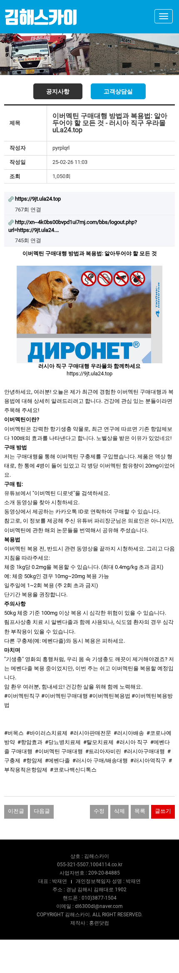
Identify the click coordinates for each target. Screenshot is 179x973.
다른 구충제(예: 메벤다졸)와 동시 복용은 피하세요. (64, 641)
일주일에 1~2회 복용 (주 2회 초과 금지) (51, 585)
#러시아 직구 (132, 742)
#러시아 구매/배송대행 (100, 760)
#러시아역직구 (148, 760)
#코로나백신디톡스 (73, 770)
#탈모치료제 (98, 742)
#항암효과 (29, 742)
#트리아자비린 (103, 751)
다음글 (42, 811)
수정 (99, 811)
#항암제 (32, 760)
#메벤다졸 (57, 760)
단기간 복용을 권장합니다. (35, 594)
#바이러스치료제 (46, 733)
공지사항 (58, 91)
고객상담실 (118, 91)
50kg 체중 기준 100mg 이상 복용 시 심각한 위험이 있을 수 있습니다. (85, 613)
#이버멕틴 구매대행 (59, 751)
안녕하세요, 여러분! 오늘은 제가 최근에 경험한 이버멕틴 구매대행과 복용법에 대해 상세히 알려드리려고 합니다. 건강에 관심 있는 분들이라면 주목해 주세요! (89, 401)
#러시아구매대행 (144, 751)
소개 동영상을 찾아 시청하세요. (42, 502)
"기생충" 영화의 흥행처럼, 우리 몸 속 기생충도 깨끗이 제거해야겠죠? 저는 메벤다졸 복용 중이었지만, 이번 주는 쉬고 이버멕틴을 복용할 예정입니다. (89, 668)
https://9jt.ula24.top (89, 373)
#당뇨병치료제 (63, 742)
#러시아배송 (129, 733)
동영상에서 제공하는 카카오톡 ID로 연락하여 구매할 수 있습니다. (82, 511)
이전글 (16, 811)
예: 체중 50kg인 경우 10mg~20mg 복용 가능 (56, 576)
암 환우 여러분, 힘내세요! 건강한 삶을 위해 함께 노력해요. (74, 687)
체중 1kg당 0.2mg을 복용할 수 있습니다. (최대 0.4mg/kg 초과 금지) (84, 567)
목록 (139, 811)
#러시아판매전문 (90, 733)
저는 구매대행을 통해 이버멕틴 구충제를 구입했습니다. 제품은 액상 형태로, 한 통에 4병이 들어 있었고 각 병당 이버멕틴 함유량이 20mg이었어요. (89, 465)
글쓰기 (163, 811)
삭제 (119, 811)
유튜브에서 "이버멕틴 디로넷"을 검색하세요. (57, 493)
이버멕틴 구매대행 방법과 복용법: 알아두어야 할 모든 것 (89, 253)
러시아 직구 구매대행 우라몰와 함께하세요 (89, 366)
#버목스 (14, 733)
